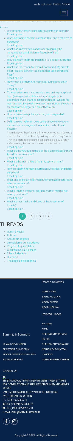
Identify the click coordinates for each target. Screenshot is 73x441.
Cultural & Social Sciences (21, 249)
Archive (4, 27)
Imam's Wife (49, 291)
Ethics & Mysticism (17, 253)
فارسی (37, 4)
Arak (45, 328)
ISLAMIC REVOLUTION (14, 344)
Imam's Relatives (53, 282)
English (56, 4)
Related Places (51, 314)
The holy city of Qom (54, 334)
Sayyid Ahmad (50, 301)
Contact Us (10, 371)
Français (66, 4)
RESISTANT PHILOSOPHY (16, 349)
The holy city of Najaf (55, 344)
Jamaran (47, 354)
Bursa (45, 339)
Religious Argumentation (21, 246)
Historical (12, 257)
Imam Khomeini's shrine (55, 359)
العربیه (49, 4)
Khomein (47, 323)
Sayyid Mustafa (51, 296)
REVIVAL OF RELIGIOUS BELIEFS (19, 354)
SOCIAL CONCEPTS (13, 359)
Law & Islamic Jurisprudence (23, 242)
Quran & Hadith (15, 231)
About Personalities (18, 238)
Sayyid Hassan (50, 307)
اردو (43, 4)
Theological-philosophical (21, 260)
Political (11, 235)
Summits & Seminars (16, 334)
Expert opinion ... (16, 34)
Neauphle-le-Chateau (54, 349)
